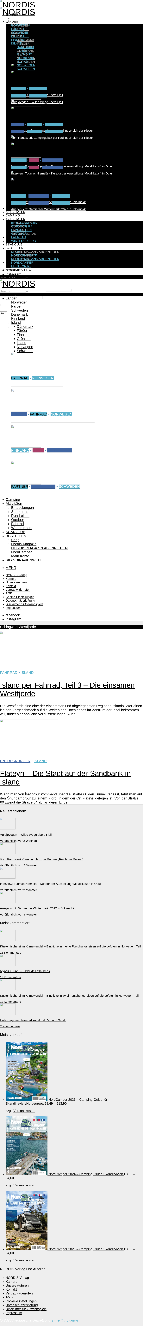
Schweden (61, 196)
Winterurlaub (23, 241)
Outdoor (19, 233)
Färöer (23, 43)
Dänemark (20, 36)
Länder (12, 21)
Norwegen (20, 18)
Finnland (19, 40)
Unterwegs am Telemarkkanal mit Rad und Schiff (33, 1020)
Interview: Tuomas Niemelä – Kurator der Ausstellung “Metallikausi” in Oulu (61, 173)
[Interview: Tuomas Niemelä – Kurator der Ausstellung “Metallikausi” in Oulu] (26, 163)
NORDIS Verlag (16, 575)
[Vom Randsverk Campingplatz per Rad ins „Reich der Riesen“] (26, 128)
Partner (18, 203)
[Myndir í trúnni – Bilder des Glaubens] (8, 965)
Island (16, 43)
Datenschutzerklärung (20, 600)
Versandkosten (24, 1111)
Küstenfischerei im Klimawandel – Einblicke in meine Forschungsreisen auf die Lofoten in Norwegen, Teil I (71, 946)
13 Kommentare (10, 952)
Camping (13, 215)
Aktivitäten (15, 212)
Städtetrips (52, 160)
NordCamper (22, 262)
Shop (15, 251)
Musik (34, 167)
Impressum (13, 608)
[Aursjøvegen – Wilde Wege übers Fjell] (26, 92)
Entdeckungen (24, 215)
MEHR (11, 568)
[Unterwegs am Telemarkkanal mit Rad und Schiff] (8, 1014)
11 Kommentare (10, 977)
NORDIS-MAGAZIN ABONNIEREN (35, 252)
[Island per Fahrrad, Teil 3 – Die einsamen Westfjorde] (29, 668)
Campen (17, 131)
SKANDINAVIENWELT (21, 270)
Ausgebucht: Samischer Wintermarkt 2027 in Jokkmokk (48, 209)
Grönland (25, 58)
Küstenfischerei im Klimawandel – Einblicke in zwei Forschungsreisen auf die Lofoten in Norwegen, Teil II (70, 995)
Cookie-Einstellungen (20, 597)
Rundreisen (38, 203)
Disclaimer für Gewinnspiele (24, 604)
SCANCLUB (14, 244)
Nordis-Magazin (24, 248)
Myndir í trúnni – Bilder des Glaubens (25, 971)
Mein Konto (21, 266)
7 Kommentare (10, 1026)
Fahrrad (18, 95)
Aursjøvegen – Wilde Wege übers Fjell (37, 102)
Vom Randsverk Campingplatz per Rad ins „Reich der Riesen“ (53, 137)
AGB (9, 593)
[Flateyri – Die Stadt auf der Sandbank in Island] (29, 757)
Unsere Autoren (16, 582)
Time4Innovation (65, 1320)
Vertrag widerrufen (18, 589)
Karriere (11, 578)
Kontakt (11, 586)
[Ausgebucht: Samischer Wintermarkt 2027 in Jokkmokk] (26, 199)
